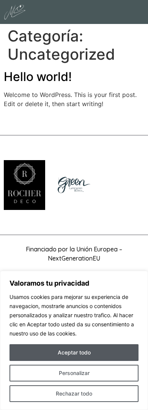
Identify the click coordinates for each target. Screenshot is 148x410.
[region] (74, 340)
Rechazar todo (74, 393)
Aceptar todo (74, 352)
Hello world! (38, 76)
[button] (139, 12)
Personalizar (74, 373)
